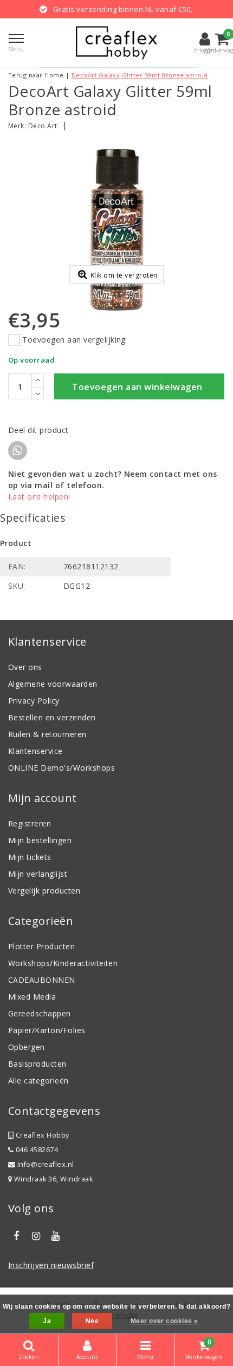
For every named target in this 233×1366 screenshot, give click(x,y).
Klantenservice (35, 751)
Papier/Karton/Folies (47, 1030)
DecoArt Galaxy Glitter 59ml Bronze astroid (140, 75)
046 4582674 (36, 1149)
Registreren (29, 823)
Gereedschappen (39, 1013)
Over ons (25, 667)
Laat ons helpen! (39, 496)
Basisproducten (37, 1064)
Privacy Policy (34, 700)
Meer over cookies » (164, 1321)
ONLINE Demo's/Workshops (61, 768)
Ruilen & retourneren (47, 734)
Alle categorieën (38, 1080)
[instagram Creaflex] (36, 1236)
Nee (92, 1321)
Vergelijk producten (44, 890)
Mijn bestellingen (40, 840)
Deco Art (42, 125)
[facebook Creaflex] (16, 1236)
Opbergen (26, 1047)
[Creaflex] (116, 42)
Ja (47, 1321)
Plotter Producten (41, 946)
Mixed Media (32, 996)
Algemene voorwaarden (53, 684)
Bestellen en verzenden (52, 717)
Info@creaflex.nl (45, 1164)
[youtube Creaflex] (56, 1236)
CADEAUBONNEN (41, 980)
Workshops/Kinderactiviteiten (63, 963)
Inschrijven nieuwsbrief (51, 1265)
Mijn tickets (29, 857)
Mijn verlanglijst (37, 874)
